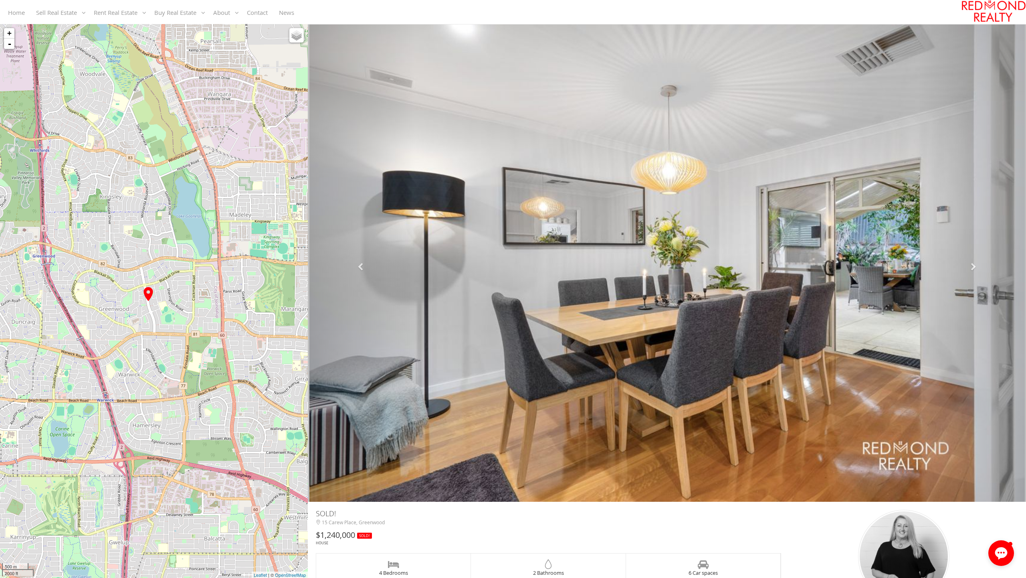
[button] (362, 263)
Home (18, 12)
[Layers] (296, 35)
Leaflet (260, 575)
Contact (259, 12)
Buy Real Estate (177, 12)
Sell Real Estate (59, 12)
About (224, 12)
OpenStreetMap (290, 575)
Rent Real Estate (118, 12)
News (288, 12)
